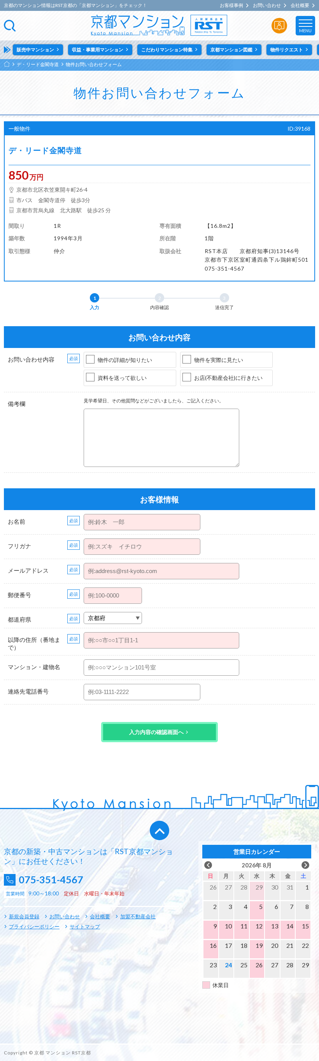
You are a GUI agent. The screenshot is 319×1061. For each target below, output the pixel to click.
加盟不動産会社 (138, 916)
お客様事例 (231, 5)
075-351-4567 (51, 879)
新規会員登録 (24, 916)
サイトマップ (85, 926)
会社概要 (300, 5)
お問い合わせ (267, 5)
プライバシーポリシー (34, 926)
